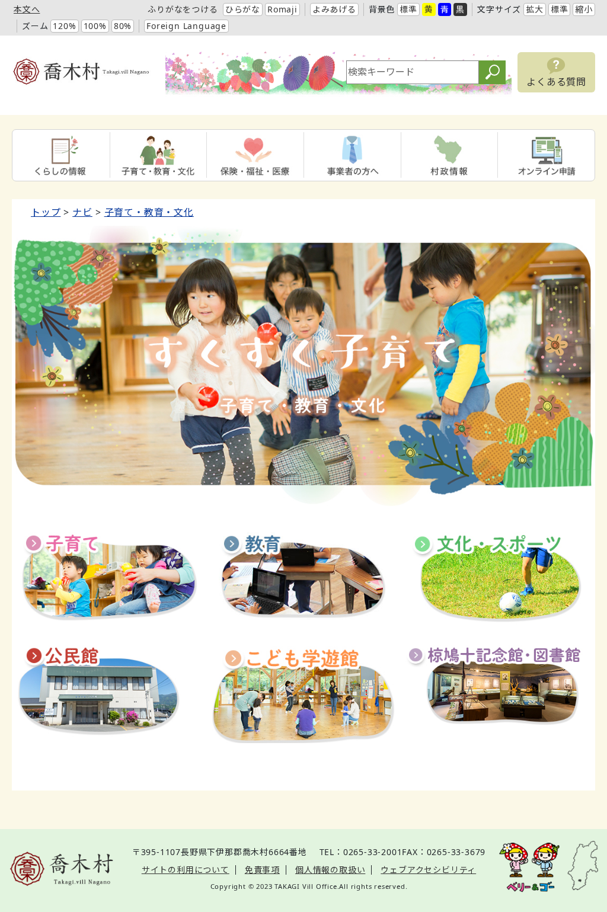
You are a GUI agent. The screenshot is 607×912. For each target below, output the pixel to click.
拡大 (535, 9)
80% (123, 25)
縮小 (584, 9)
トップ (45, 212)
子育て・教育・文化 (149, 212)
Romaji (282, 9)
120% (64, 25)
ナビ (82, 212)
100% (95, 25)
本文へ (27, 9)
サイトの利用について (185, 869)
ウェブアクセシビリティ (428, 869)
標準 (408, 9)
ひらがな (242, 9)
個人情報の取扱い (330, 869)
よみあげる (334, 9)
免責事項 (262, 869)
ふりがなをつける (183, 9)
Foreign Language (186, 25)
